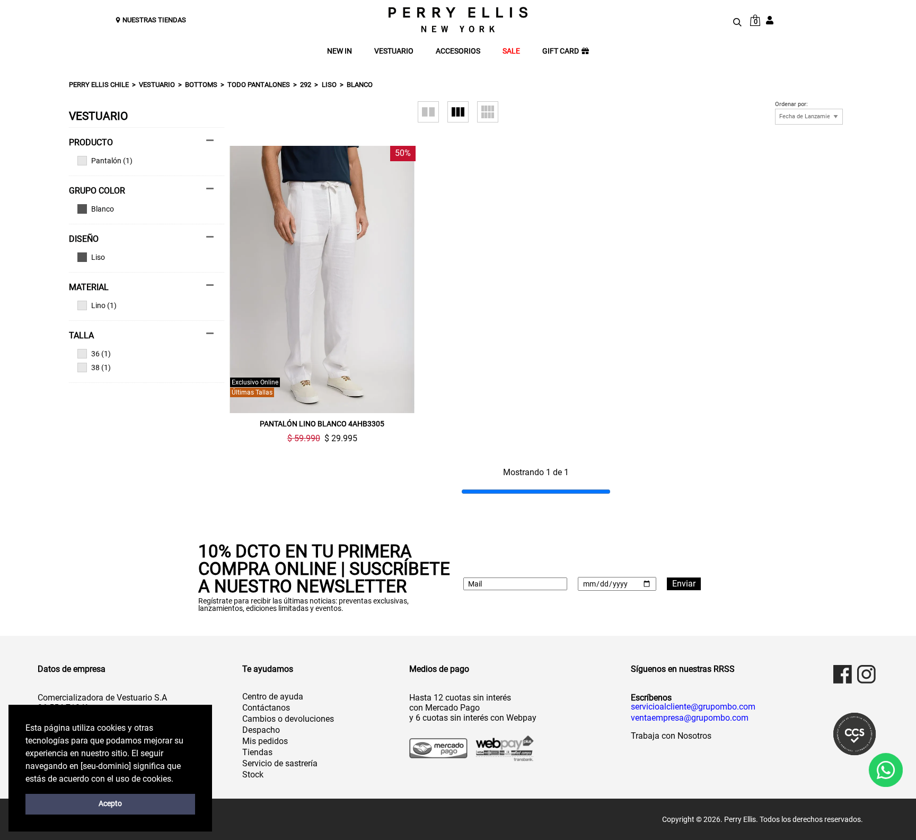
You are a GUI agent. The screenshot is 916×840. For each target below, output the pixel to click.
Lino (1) (104, 305)
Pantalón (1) (112, 160)
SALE (511, 51)
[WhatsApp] (885, 769)
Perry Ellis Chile (99, 85)
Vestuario (157, 85)
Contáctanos (266, 708)
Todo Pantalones (258, 85)
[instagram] (866, 674)
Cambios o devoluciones (288, 719)
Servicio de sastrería (280, 763)
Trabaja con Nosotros (671, 736)
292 (305, 85)
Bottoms (201, 85)
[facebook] (842, 674)
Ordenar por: (791, 104)
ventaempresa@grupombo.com (689, 718)
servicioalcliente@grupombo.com (693, 707)
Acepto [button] (110, 803)
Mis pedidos (265, 741)
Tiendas (257, 752)
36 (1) (101, 353)
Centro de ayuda (272, 697)
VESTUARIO (393, 51)
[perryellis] (458, 19)
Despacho (261, 730)
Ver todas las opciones (141, 209)
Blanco (360, 85)
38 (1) (101, 367)
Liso (329, 85)
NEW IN (339, 51)
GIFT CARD (560, 51)
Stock (252, 774)
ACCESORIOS (458, 51)
